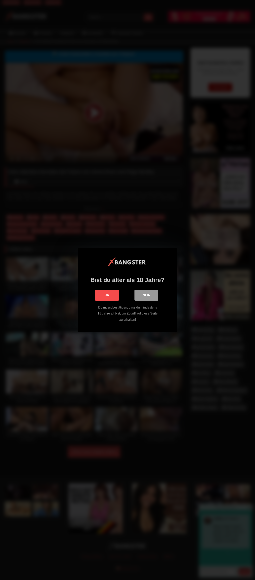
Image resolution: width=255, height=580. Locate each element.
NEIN (146, 295)
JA (107, 295)
